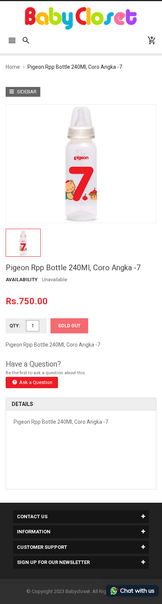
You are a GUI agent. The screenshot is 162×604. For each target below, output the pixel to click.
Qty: (14, 325)
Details (22, 404)
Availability (22, 279)
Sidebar (26, 91)
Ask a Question (35, 382)
